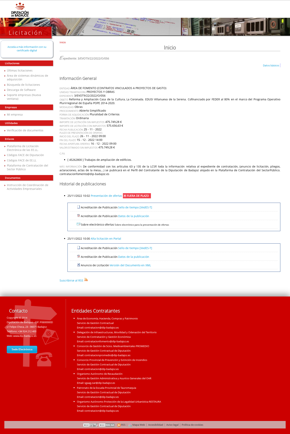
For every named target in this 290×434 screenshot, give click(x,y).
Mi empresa (15, 114)
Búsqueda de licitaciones (23, 85)
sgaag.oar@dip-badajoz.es (99, 383)
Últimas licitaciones (20, 70)
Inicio (63, 42)
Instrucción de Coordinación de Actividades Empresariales (27, 187)
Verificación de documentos (25, 130)
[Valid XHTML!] (90, 424)
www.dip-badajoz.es (24, 336)
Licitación (26, 32)
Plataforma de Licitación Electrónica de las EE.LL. (23, 148)
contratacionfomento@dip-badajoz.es (106, 341)
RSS (123, 424)
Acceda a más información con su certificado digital (26, 48)
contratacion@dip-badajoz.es (101, 327)
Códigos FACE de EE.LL (21, 160)
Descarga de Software (21, 90)
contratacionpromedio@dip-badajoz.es (107, 355)
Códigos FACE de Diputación (25, 155)
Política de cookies (192, 424)
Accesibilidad (155, 424)
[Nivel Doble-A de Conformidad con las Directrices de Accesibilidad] (107, 424)
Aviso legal (172, 424)
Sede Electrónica (22, 349)
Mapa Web (138, 424)
